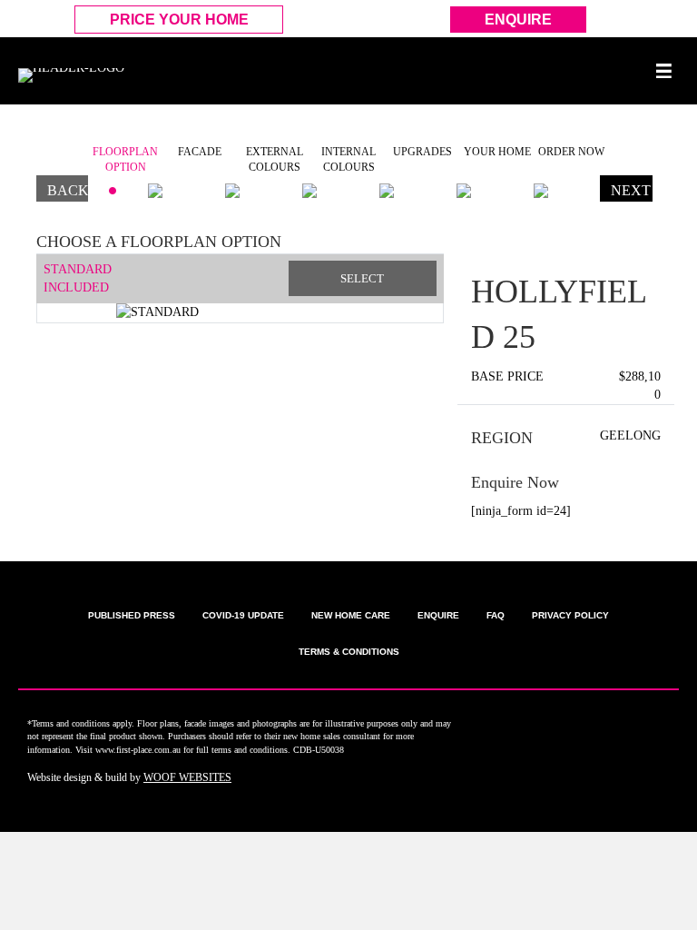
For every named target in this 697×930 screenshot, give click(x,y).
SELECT (362, 278)
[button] (45, 288)
